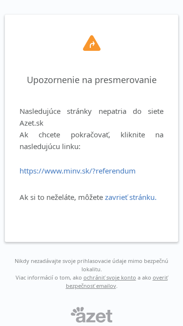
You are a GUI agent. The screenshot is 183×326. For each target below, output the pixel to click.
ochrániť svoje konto (109, 277)
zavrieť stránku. (131, 197)
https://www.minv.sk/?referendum (78, 170)
